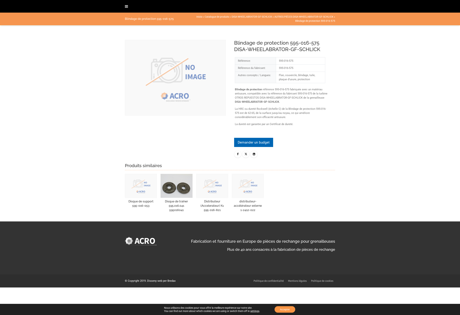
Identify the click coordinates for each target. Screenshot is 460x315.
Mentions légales (297, 281)
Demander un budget (254, 142)
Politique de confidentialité (269, 281)
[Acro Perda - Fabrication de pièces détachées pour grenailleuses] (142, 6)
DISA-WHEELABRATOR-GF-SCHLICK (252, 16)
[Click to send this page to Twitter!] (245, 154)
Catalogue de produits (217, 16)
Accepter (285, 309)
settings (254, 311)
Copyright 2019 (137, 280)
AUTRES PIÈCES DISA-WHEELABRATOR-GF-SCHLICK (303, 16)
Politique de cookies (322, 281)
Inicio (199, 16)
